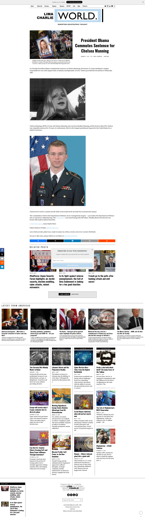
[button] (72, 250)
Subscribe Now (72, 265)
